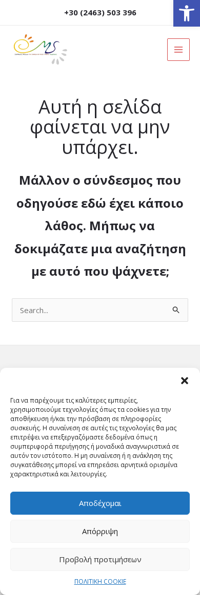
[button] (186, 13)
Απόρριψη (100, 531)
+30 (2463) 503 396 (100, 12)
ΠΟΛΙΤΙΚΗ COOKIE (100, 581)
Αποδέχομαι (100, 503)
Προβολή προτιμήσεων (100, 559)
